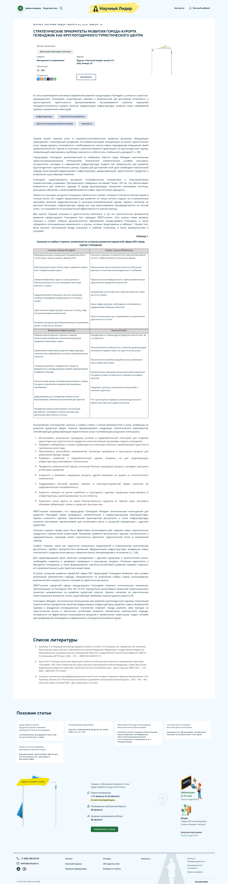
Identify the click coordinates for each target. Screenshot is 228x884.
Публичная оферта (195, 872)
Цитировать (86, 77)
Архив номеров (33, 8)
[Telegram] (44, 79)
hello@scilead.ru (29, 863)
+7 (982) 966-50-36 (30, 858)
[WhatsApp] (54, 79)
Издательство (50, 8)
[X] (48, 79)
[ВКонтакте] (38, 79)
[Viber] (51, 79)
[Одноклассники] (41, 79)
